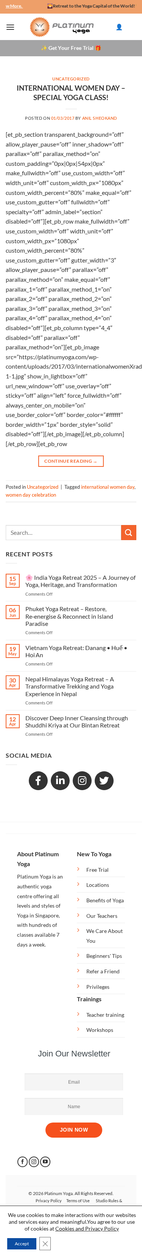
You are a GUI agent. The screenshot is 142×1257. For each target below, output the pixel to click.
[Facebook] (38, 780)
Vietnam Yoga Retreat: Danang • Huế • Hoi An (76, 651)
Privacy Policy (49, 1200)
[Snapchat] (82, 780)
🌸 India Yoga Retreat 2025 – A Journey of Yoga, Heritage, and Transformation (80, 581)
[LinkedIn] (60, 780)
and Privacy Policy (97, 1228)
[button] (10, 27)
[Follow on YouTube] (45, 1162)
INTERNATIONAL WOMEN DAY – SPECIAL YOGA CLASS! (71, 92)
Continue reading (71, 461)
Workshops (99, 1030)
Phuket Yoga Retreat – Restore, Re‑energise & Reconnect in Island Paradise (69, 616)
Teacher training (105, 1014)
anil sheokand (99, 118)
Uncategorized (70, 78)
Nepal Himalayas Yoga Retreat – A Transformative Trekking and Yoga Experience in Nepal (69, 686)
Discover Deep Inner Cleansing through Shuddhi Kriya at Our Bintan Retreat (76, 721)
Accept (22, 1243)
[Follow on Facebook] (22, 1162)
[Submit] (128, 532)
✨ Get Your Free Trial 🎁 (71, 48)
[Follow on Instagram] (34, 1162)
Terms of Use (78, 1200)
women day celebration (31, 495)
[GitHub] (104, 780)
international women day (107, 487)
